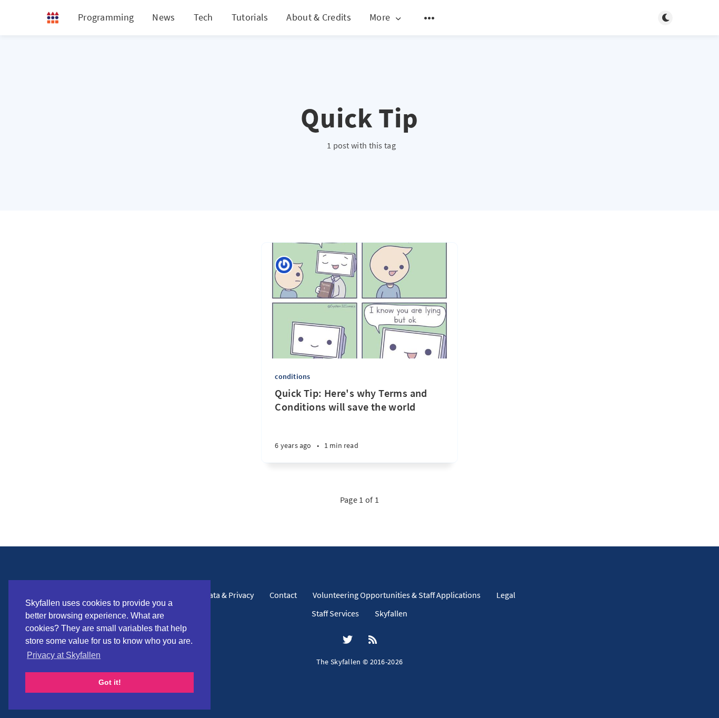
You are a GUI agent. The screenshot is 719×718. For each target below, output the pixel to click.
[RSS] (372, 640)
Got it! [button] (109, 682)
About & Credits (318, 17)
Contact (283, 595)
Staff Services (335, 613)
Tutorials (250, 17)
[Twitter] (348, 640)
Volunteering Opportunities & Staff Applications (397, 595)
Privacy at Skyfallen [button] (64, 655)
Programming (106, 17)
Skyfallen (391, 613)
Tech (203, 17)
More (380, 17)
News (163, 17)
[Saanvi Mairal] (284, 265)
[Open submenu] (429, 17)
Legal (505, 595)
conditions (292, 376)
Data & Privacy (229, 595)
